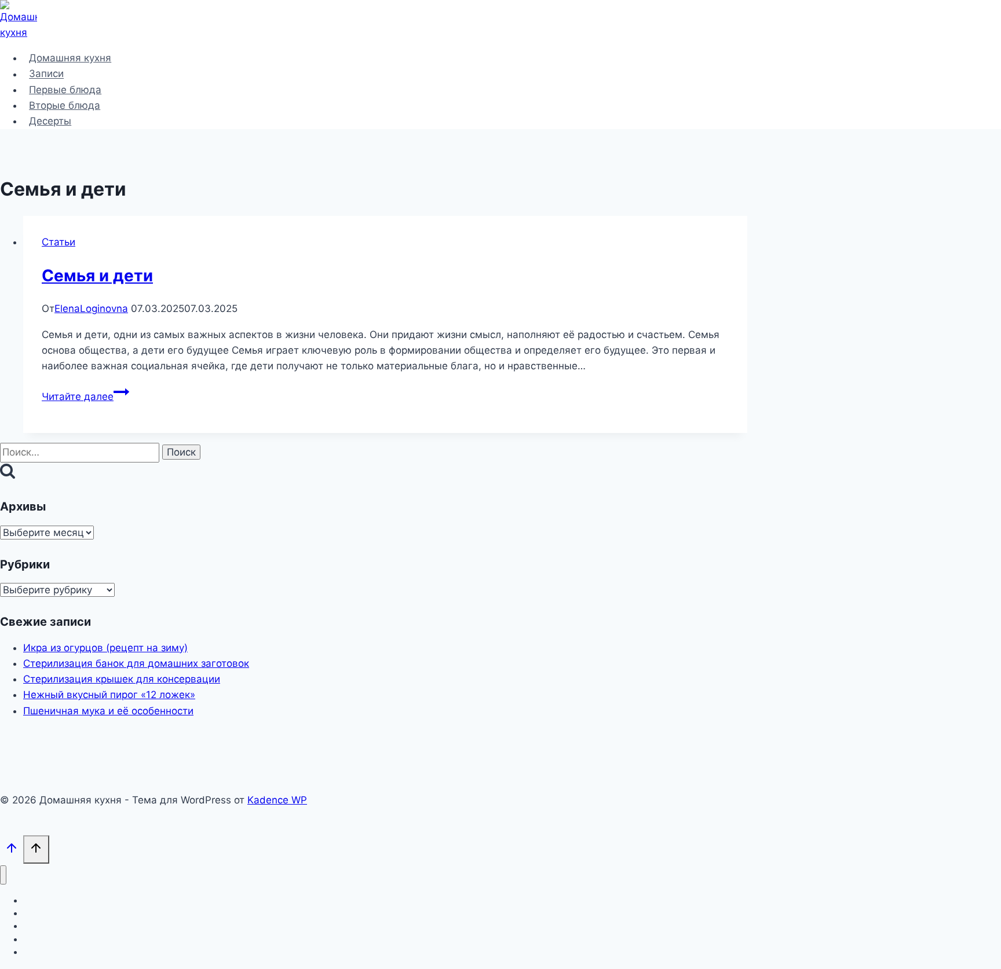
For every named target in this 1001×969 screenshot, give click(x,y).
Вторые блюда (64, 105)
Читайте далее (85, 396)
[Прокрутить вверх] (11, 850)
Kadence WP (277, 800)
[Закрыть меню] (3, 874)
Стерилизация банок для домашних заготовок (136, 663)
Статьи (58, 242)
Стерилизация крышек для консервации (121, 679)
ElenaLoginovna (91, 308)
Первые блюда (65, 90)
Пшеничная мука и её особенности (108, 711)
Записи (46, 74)
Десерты (50, 121)
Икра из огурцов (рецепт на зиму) (105, 648)
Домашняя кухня (70, 58)
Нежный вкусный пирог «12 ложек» (109, 694)
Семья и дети (97, 275)
